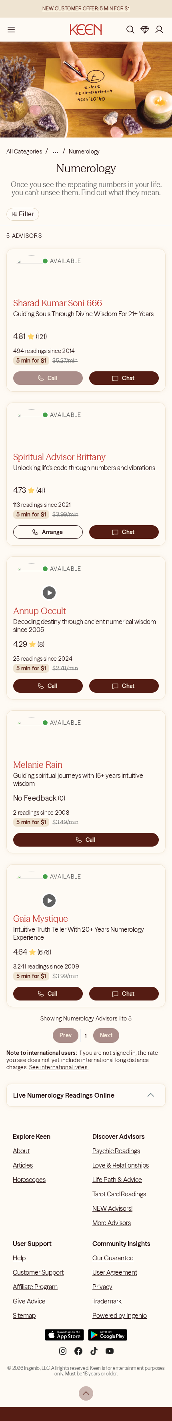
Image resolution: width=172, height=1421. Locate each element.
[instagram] (63, 1354)
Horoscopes (29, 1180)
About (21, 1151)
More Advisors (111, 1223)
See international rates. (59, 1067)
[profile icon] (159, 29)
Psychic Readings (116, 1151)
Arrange (52, 532)
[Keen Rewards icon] (144, 29)
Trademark (107, 1301)
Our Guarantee (113, 1258)
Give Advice (29, 1301)
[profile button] (159, 29)
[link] (49, 592)
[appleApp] (64, 1338)
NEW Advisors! (112, 1208)
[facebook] (78, 1354)
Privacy (102, 1287)
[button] (151, 1095)
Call (52, 378)
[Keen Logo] (86, 29)
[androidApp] (107, 1338)
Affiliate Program (35, 1287)
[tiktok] (94, 1354)
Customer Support (38, 1272)
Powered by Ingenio (119, 1315)
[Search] (130, 29)
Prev (66, 1035)
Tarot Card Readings (119, 1194)
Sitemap (24, 1315)
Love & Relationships (120, 1165)
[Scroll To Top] (86, 1393)
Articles (23, 1165)
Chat (128, 378)
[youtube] (109, 1354)
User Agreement (114, 1272)
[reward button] (144, 29)
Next (106, 1035)
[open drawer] (11, 29)
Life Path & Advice (117, 1180)
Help (19, 1258)
